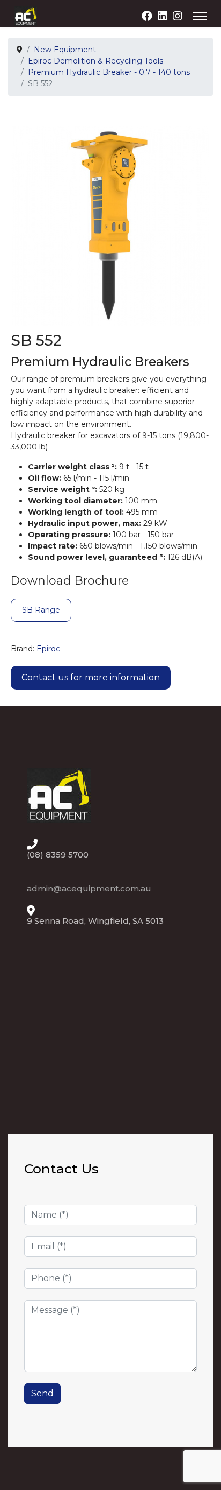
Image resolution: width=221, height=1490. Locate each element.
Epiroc (48, 648)
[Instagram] (177, 16)
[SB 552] (110, 225)
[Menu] (200, 16)
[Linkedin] (162, 16)
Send (42, 1393)
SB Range (41, 610)
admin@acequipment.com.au (89, 888)
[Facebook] (147, 16)
